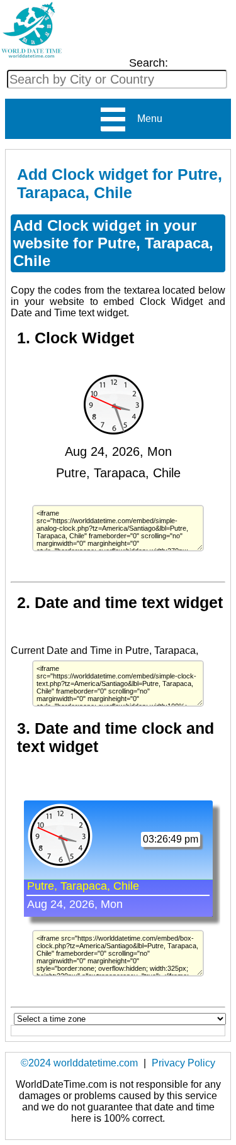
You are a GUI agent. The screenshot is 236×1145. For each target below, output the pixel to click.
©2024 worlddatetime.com (79, 1063)
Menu (144, 118)
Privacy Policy (183, 1063)
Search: (148, 63)
